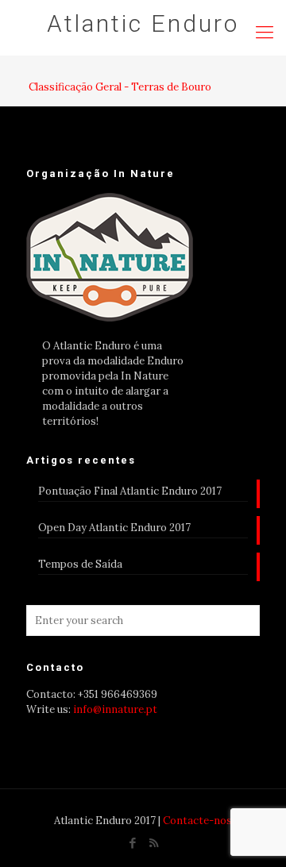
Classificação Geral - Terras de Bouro (120, 87)
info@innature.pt (115, 709)
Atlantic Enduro (143, 23)
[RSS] (153, 842)
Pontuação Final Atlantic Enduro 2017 (130, 491)
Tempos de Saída (80, 564)
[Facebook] (132, 842)
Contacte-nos (197, 820)
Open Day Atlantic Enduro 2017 (114, 527)
